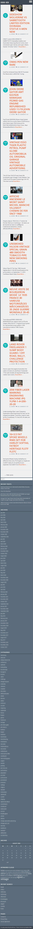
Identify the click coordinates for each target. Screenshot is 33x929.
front (13, 873)
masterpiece (4, 741)
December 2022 (4, 577)
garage (15, 873)
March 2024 (3, 563)
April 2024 (3, 560)
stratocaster (4, 809)
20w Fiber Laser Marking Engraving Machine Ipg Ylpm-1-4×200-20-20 (19, 397)
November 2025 (4, 532)
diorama (3, 698)
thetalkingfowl (4, 813)
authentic (3, 664)
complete (3, 688)
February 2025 (4, 546)
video (24, 877)
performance (4, 770)
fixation (2, 715)
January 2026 (4, 527)
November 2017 (4, 635)
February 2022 (4, 592)
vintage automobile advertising (8, 821)
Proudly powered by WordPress (8, 927)
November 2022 (4, 580)
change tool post (5, 681)
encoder (3, 705)
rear (9, 877)
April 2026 (3, 520)
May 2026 (3, 517)
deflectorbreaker (5, 693)
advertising (3, 655)
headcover (3, 720)
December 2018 (4, 623)
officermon (3, 896)
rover (11, 877)
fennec (2, 712)
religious (3, 787)
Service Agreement (5, 921)
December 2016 (4, 642)
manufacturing (4, 739)
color (6, 872)
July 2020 (3, 613)
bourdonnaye (4, 669)
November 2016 (4, 644)
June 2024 (3, 558)
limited (2, 875)
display (27, 872)
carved (13, 870)
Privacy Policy (4, 919)
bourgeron (3, 672)
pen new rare (4, 768)
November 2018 (4, 625)
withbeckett (3, 833)
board (8, 870)
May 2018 (3, 630)
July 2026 (3, 512)
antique (3, 870)
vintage (5, 879)
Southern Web (28, 927)
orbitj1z (2, 889)
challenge (3, 679)
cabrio (2, 676)
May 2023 (3, 572)
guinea (2, 717)
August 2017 (3, 637)
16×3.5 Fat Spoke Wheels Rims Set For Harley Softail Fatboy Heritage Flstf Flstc (19, 443)
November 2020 (4, 608)
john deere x (4, 727)
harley (22, 873)
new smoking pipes (5, 758)
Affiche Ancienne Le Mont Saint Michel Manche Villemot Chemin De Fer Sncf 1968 (19, 205)
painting (3, 765)
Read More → (23, 47)
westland (3, 830)
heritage (3, 722)
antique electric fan (5, 660)
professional (4, 777)
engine (7, 873)
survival (2, 811)
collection (3, 686)
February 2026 (4, 524)
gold (18, 873)
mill (12, 875)
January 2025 (4, 548)
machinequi (3, 894)
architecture (3, 662)
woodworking (4, 835)
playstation (3, 773)
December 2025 (4, 529)
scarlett (2, 797)
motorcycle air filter (5, 753)
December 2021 (4, 596)
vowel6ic (3, 906)
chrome (21, 870)
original (2, 761)
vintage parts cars (5, 823)
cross (13, 872)
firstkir (2, 908)
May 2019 (3, 616)
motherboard (4, 751)
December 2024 (4, 551)
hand (20, 873)
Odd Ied (5, 2)
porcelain (3, 775)
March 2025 (3, 544)
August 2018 (3, 628)
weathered (3, 828)
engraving (3, 708)
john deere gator (5, 724)
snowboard (3, 806)
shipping (3, 799)
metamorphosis (4, 746)
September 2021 (5, 604)
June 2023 (3, 570)
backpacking (4, 667)
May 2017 (3, 640)
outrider (3, 763)
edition (2, 700)
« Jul (7, 862)
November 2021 (4, 599)
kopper (2, 732)
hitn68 (2, 887)
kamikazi (3, 729)
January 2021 (4, 606)
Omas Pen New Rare (18, 63)
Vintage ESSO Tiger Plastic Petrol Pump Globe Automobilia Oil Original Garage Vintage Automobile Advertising (17, 155)
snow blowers (4, 804)
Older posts (9, 475)
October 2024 (4, 553)
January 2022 (4, 594)
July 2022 (3, 584)
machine (6, 875)
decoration (3, 691)
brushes (3, 674)
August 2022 (3, 582)
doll (30, 872)
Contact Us (3, 916)
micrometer (3, 749)
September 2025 (5, 536)
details (2, 696)
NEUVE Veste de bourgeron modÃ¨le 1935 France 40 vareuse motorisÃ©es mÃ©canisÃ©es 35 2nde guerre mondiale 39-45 (19, 301)
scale (14, 877)
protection (3, 782)
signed (19, 877)
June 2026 (3, 515)
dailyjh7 (2, 904)
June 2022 (3, 587)
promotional (4, 780)
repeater (3, 789)
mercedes (3, 744)
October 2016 (4, 647)
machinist (3, 734)
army (6, 870)
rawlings (3, 785)
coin (28, 870)
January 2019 (4, 620)
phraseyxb (3, 901)
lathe (29, 874)
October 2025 (4, 534)
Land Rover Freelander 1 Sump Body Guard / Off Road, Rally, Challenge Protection (17, 353)
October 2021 (4, 601)
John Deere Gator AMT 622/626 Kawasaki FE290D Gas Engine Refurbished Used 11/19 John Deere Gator (19, 100)
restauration (4, 792)
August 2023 (3, 565)
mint (15, 875)
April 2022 (3, 589)
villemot (2, 818)
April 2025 (3, 541)
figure (10, 873)
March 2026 (3, 522)
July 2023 (3, 568)
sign (16, 877)
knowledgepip (4, 899)
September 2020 (5, 611)
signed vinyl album (5, 801)
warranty (3, 825)
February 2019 (4, 618)
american (3, 657)
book (11, 870)
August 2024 (3, 556)
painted (23, 875)
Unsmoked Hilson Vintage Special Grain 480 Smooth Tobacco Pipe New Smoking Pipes (19, 252)
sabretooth (3, 794)
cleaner (25, 870)
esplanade (3, 710)
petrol (26, 875)
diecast (15, 872)
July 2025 (3, 539)
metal (10, 875)
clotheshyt (3, 892)
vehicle (2, 816)
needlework (3, 756)
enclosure (3, 703)
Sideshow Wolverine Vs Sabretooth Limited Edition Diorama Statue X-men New (19, 23)
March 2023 (3, 575)
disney (23, 872)
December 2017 (4, 632)
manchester (3, 736)
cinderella (3, 684)
